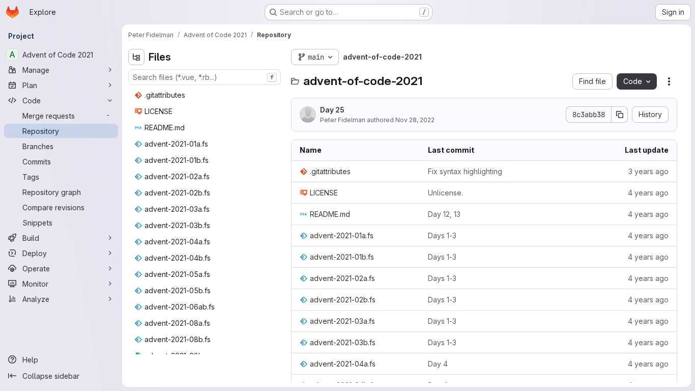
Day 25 (332, 109)
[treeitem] (205, 95)
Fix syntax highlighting (465, 171)
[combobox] (204, 77)
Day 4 (438, 363)
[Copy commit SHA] (620, 114)
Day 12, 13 (444, 214)
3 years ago (648, 171)
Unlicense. (445, 192)
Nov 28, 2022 (415, 120)
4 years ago (648, 192)
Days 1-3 (442, 235)
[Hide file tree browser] (136, 57)
